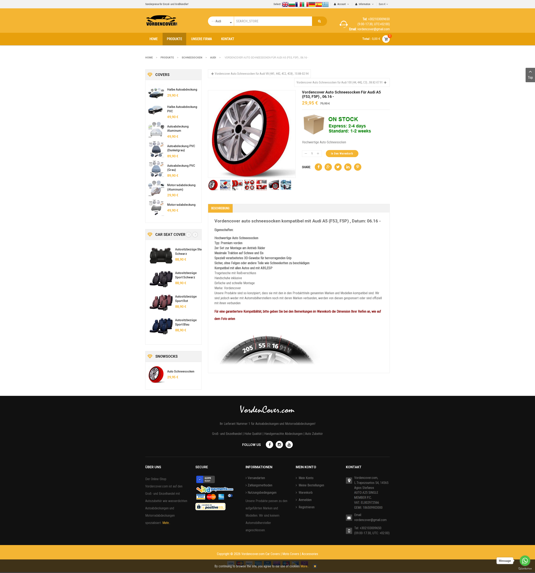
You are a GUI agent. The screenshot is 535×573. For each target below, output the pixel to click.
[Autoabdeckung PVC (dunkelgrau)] (156, 149)
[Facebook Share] (318, 167)
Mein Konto (305, 478)
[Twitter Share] (338, 167)
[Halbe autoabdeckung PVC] (156, 110)
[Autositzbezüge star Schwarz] (159, 255)
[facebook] (269, 444)
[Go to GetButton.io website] (525, 568)
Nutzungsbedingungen (262, 493)
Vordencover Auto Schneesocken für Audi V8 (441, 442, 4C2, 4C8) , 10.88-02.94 (261, 73)
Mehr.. (166, 523)
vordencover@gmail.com (370, 520)
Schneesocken (192, 57)
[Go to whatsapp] (525, 560)
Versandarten (256, 478)
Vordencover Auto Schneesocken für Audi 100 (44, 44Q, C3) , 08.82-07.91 (340, 82)
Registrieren (306, 507)
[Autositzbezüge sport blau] (159, 326)
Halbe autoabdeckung (182, 89)
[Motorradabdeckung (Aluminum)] (156, 188)
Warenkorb (305, 493)
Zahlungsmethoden (260, 485)
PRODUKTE (167, 57)
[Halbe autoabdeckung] (156, 92)
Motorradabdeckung (181, 204)
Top (530, 78)
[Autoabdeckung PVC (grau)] (156, 168)
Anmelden (305, 500)
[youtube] (289, 444)
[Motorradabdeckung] (156, 207)
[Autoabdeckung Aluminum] (156, 129)
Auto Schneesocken (180, 371)
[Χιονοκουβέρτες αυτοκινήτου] (252, 134)
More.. (305, 566)
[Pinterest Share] (357, 167)
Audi (213, 57)
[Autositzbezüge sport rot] (159, 302)
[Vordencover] (161, 20)
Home (149, 57)
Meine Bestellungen (311, 485)
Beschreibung (220, 208)
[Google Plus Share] (328, 167)
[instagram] (279, 444)
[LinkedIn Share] (348, 167)
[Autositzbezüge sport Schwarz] (159, 279)
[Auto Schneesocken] (156, 374)
